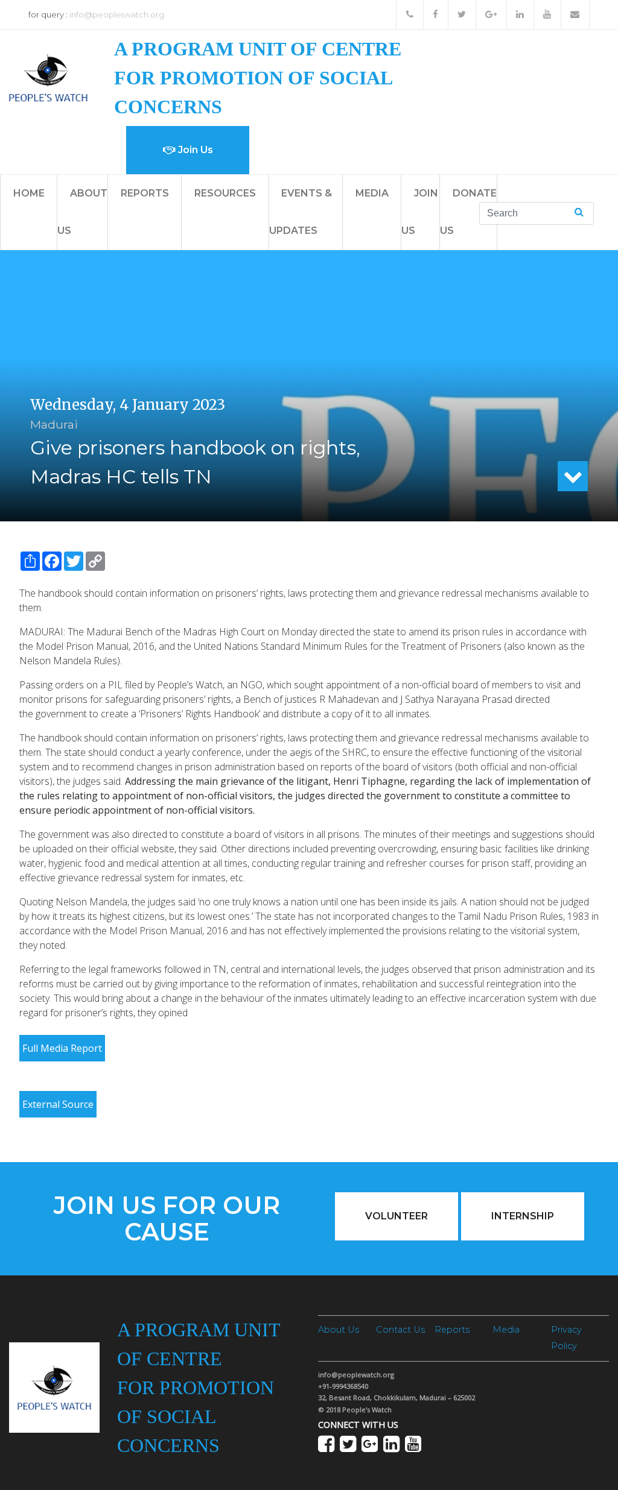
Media (372, 193)
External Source (58, 1104)
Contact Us (400, 1329)
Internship (522, 1216)
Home (29, 193)
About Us (338, 1329)
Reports (145, 193)
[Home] (48, 77)
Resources (225, 193)
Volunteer (396, 1216)
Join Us (194, 150)
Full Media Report (62, 1048)
